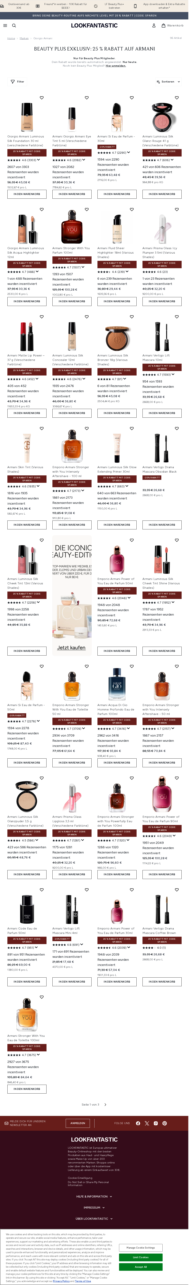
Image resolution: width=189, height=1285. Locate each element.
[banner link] (72, 595)
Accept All (141, 1267)
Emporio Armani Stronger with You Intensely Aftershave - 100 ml (70, 471)
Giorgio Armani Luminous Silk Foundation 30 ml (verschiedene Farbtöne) (25, 141)
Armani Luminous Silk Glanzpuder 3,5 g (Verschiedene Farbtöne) (25, 821)
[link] (154, 25)
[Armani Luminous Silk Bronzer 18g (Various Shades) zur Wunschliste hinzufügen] (131, 316)
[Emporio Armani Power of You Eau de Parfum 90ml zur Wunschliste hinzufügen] (176, 778)
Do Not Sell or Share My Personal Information (88, 1184)
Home (11, 38)
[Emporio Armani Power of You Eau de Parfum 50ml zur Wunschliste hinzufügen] (131, 540)
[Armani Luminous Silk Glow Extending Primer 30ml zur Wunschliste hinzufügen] (131, 428)
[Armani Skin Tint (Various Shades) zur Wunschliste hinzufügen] (41, 428)
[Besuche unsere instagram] (155, 1123)
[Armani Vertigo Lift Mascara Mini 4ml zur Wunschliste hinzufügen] (86, 889)
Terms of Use (83, 1281)
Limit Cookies (141, 1257)
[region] (94, 1257)
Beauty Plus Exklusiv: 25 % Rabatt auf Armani (94, 49)
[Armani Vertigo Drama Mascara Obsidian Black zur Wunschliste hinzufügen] (176, 428)
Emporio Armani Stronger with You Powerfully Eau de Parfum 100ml (115, 821)
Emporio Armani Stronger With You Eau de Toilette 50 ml (70, 709)
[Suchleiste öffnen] (14, 25)
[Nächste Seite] (105, 1105)
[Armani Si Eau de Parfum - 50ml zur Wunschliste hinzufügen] (41, 666)
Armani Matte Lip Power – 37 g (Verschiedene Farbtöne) (26, 360)
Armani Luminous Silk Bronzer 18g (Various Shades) (112, 360)
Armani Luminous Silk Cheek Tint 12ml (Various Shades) (25, 583)
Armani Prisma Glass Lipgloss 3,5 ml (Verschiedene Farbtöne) (70, 821)
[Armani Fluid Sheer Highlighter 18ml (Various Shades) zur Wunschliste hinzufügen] (131, 209)
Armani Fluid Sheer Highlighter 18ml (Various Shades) (115, 252)
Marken (24, 38)
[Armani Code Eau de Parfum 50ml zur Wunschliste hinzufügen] (41, 889)
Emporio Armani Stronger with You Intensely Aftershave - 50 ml (160, 709)
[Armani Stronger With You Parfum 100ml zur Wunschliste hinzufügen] (86, 209)
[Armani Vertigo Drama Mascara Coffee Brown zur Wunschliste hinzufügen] (176, 889)
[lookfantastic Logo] (94, 25)
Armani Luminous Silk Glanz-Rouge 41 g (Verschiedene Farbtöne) (160, 141)
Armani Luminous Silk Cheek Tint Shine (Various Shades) (161, 583)
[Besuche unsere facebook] (138, 1123)
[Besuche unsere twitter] (146, 1123)
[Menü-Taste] (5, 25)
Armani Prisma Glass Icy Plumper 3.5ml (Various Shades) (159, 252)
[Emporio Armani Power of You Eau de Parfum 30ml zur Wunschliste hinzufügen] (131, 889)
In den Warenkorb (27, 194)
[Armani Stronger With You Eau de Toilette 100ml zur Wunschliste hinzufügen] (41, 997)
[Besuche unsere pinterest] (164, 1123)
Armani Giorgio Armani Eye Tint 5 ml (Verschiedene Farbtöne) (71, 141)
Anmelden (78, 1123)
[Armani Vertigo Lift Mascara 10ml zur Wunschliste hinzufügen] (176, 316)
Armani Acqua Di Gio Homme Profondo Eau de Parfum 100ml (115, 709)
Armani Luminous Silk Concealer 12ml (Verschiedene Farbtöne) (70, 360)
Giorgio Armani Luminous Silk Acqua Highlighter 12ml (25, 252)
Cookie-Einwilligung (80, 1178)
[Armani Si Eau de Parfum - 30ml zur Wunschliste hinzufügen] (131, 97)
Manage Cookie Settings (141, 1247)
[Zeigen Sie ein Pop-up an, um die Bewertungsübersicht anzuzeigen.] (38, 159)
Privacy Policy (61, 1281)
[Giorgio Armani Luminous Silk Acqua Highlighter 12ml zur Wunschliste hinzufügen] (41, 209)
